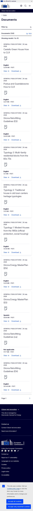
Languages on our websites (10, 461)
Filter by (4, 27)
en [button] (21, 6)
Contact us (4, 454)
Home (5, 15)
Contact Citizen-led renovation (11, 427)
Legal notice (5, 471)
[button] (6, 71)
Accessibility (5, 475)
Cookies (4, 464)
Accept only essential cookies (19, 507)
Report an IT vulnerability (9, 457)
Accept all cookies (14, 501)
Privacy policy (5, 468)
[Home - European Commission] (5, 5)
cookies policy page (13, 489)
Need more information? (9, 431)
